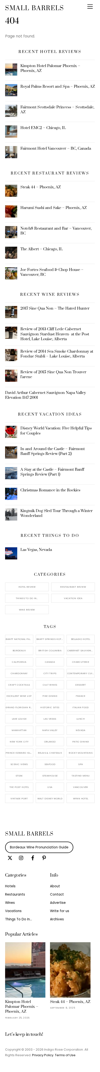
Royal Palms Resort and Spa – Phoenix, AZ (57, 86)
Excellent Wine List (19, 695)
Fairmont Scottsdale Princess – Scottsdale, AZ (57, 109)
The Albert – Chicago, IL (41, 249)
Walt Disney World (49, 798)
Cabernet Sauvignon (81, 650)
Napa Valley (49, 730)
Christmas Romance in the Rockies (50, 490)
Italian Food (80, 707)
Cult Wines (50, 684)
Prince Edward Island (19, 752)
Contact (57, 894)
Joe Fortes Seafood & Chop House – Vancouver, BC (51, 272)
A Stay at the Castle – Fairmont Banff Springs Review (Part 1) (52, 472)
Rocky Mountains (80, 752)
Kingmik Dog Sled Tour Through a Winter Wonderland (56, 513)
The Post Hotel (19, 787)
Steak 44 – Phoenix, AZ (40, 187)
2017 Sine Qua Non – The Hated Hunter (55, 308)
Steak (19, 775)
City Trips (50, 673)
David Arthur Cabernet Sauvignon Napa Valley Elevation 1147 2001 (45, 395)
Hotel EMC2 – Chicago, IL (43, 127)
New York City (19, 741)
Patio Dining (80, 741)
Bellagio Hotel (80, 639)
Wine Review (27, 609)
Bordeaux (19, 650)
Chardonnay (19, 673)
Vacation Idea (73, 598)
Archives (57, 919)
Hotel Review (27, 586)
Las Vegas (49, 718)
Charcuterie (80, 661)
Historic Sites (49, 707)
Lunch (80, 718)
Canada (50, 661)
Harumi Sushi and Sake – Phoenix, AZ (53, 207)
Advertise (58, 902)
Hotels (10, 886)
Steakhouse (50, 775)
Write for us (59, 911)
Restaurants (15, 894)
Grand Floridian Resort (19, 707)
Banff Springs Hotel (50, 639)
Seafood (50, 764)
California (19, 661)
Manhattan (19, 730)
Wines (10, 902)
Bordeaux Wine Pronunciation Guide (39, 847)
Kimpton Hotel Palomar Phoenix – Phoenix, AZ (50, 68)
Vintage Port (19, 798)
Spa (80, 764)
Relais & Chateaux (50, 752)
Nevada (80, 730)
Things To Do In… (27, 598)
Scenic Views (19, 764)
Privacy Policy (42, 1055)
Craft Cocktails (19, 684)
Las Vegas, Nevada (36, 549)
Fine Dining (49, 695)
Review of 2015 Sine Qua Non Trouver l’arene (53, 374)
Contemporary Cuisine (81, 673)
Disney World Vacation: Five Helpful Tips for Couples (56, 431)
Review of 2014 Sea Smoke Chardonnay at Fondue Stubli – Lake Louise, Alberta (56, 354)
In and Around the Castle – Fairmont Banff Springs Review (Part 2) (52, 451)
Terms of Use (65, 1055)
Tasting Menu (81, 775)
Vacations (13, 911)
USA (49, 787)
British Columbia (49, 650)
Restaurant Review (73, 586)
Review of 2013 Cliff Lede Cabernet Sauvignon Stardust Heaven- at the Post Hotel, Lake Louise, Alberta (54, 334)
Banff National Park (19, 639)
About (55, 886)
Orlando (50, 741)
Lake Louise (19, 718)
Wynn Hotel (80, 798)
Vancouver (80, 787)
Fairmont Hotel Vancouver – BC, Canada (55, 148)
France (80, 695)
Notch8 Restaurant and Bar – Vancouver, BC (56, 231)
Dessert (80, 684)
